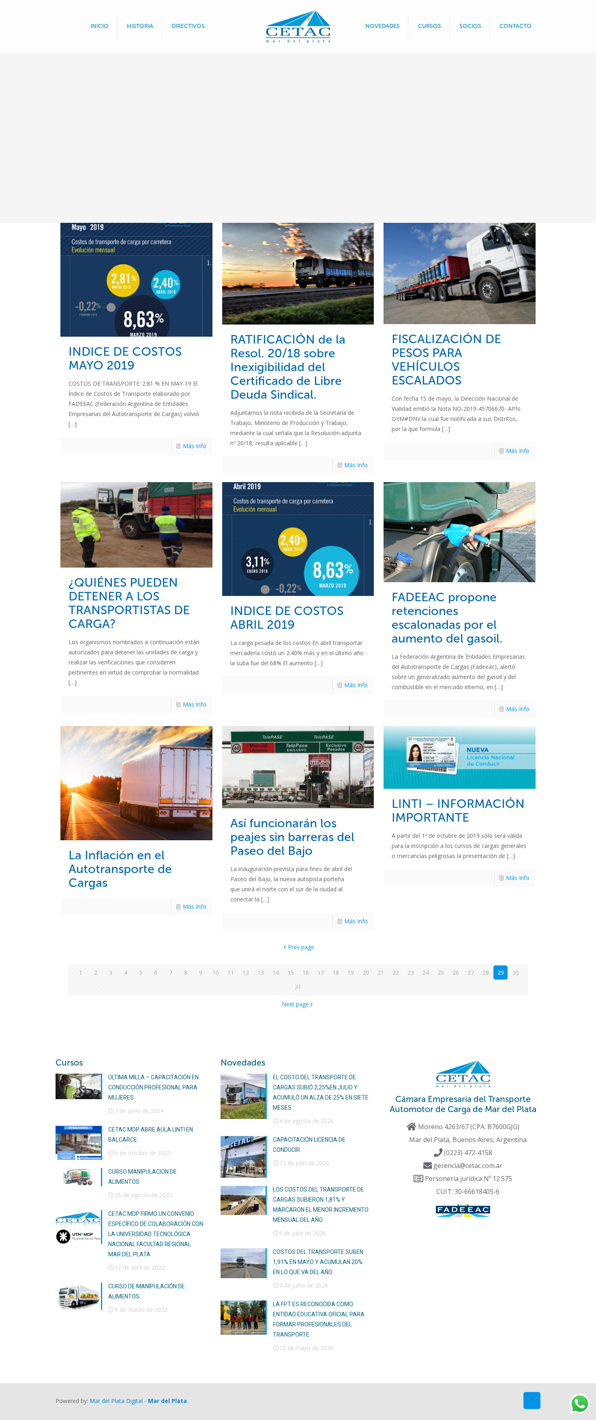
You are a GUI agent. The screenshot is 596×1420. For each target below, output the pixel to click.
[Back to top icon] (531, 1400)
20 (365, 972)
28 (485, 972)
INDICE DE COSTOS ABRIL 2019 (286, 618)
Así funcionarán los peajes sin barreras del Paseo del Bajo (292, 837)
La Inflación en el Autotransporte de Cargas (120, 869)
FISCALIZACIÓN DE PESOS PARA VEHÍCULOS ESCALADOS (446, 360)
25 (440, 972)
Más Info (194, 446)
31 (298, 987)
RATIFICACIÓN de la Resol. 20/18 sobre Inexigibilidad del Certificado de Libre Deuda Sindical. (287, 367)
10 (215, 972)
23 (410, 972)
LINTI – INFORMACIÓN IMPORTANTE (458, 810)
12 (245, 972)
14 (275, 972)
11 (230, 972)
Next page (295, 1004)
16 (305, 972)
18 (335, 972)
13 (260, 972)
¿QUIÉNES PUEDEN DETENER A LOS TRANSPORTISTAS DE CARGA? (129, 603)
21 (380, 972)
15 (290, 972)
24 (425, 972)
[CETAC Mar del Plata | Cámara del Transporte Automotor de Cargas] (298, 26)
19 (350, 972)
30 (515, 972)
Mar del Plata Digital (116, 1401)
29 (500, 972)
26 (455, 972)
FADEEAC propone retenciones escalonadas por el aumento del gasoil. (447, 618)
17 (320, 972)
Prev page (301, 947)
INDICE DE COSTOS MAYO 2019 (125, 358)
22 (395, 972)
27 (470, 972)
